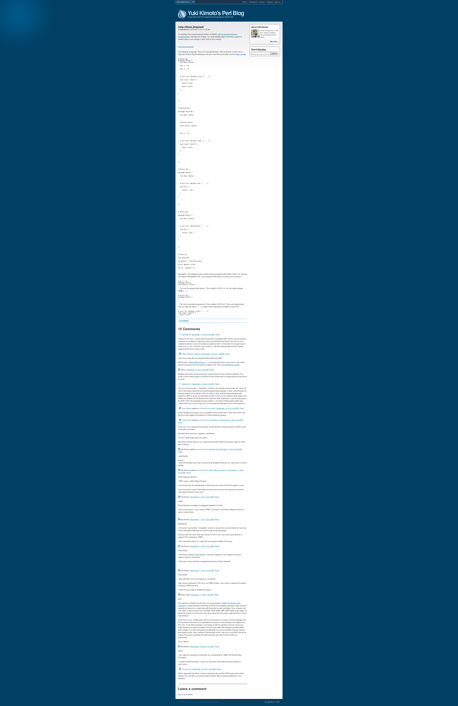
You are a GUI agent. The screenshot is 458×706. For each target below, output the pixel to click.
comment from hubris (207, 408)
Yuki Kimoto (184, 29)
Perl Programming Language (209, 702)
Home (244, 2)
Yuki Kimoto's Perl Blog (216, 13)
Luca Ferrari (186, 669)
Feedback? (253, 2)
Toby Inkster (186, 408)
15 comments (184, 321)
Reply (217, 334)
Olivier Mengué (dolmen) (191, 354)
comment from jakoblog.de (209, 420)
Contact (262, 2)
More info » (274, 41)
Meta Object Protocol (197, 362)
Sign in (180, 694)
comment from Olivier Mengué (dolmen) (212, 470)
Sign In (277, 2)
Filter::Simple (241, 54)
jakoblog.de (186, 334)
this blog (262, 49)
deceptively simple (232, 365)
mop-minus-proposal (186, 46)
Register (270, 2)
